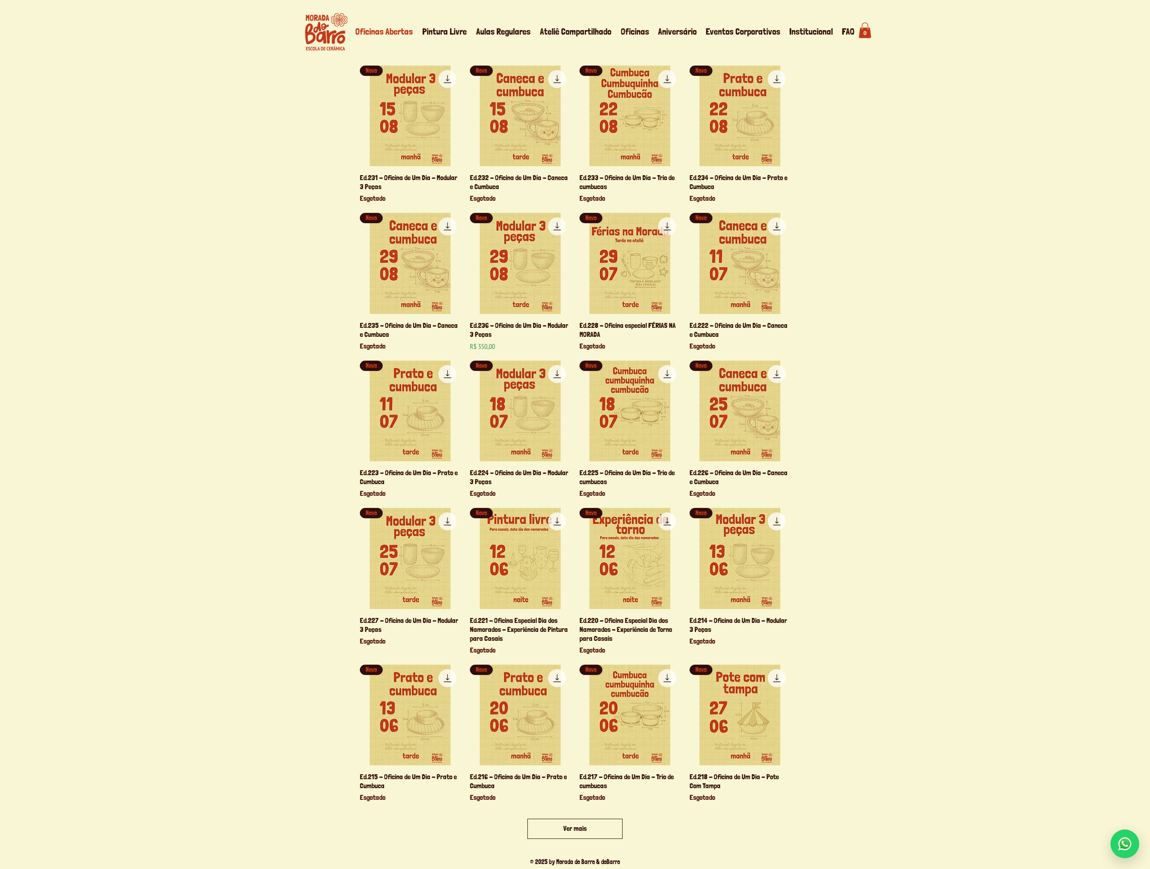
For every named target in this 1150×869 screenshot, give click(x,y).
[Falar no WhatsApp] (1124, 843)
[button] (864, 30)
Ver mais (575, 828)
